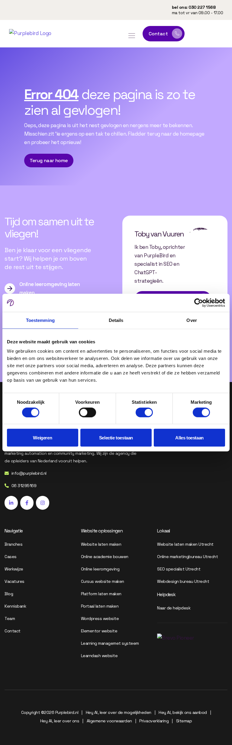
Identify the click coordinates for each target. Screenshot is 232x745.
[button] (132, 36)
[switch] (87, 412)
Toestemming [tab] (40, 320)
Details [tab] (116, 320)
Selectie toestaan (116, 437)
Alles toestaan (189, 437)
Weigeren (42, 437)
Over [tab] (191, 320)
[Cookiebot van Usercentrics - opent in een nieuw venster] (198, 302)
